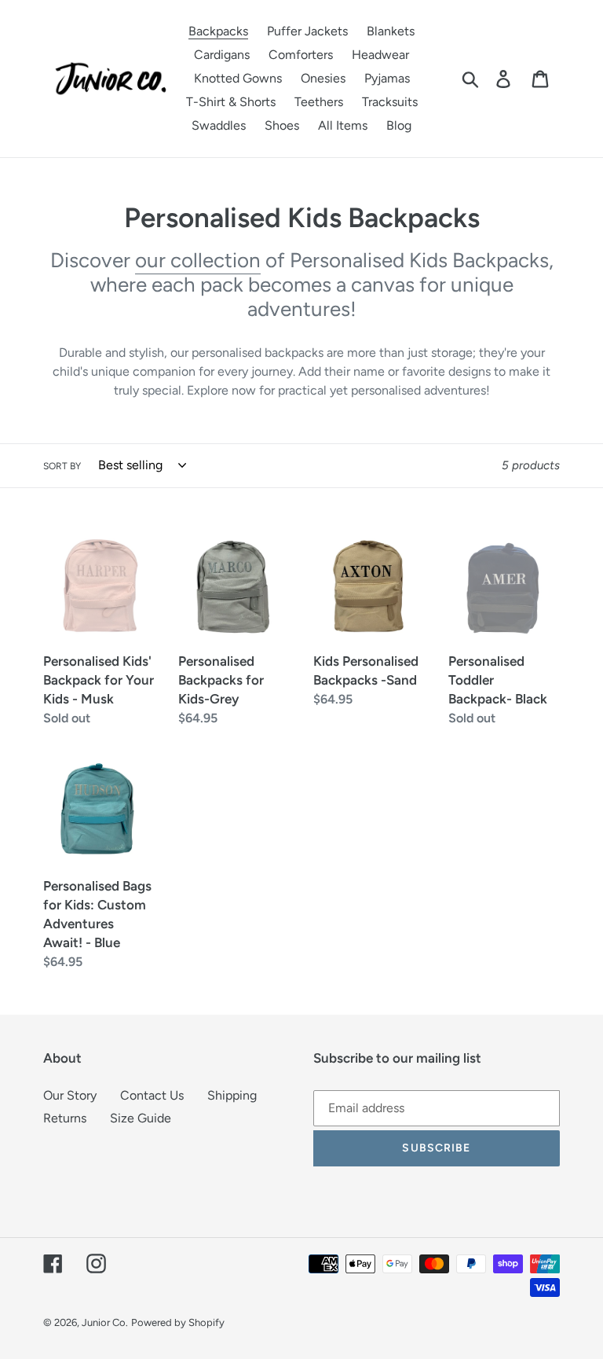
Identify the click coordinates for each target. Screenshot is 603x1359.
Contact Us (152, 1095)
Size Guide (140, 1118)
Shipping (232, 1095)
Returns (64, 1118)
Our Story (70, 1095)
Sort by (62, 466)
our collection (198, 260)
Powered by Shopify (178, 1322)
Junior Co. (105, 1322)
